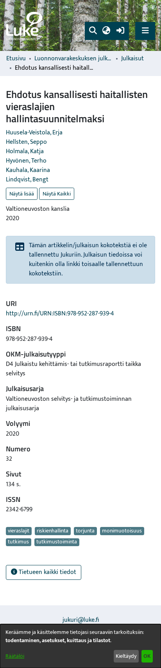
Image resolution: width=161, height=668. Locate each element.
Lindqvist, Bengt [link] (27, 179)
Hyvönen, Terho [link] (26, 161)
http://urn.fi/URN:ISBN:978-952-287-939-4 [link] (60, 313)
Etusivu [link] (16, 58)
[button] (93, 31)
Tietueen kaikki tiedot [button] (46, 572)
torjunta (85, 531)
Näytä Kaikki (57, 193)
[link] (25, 25)
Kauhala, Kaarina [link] (28, 170)
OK (146, 656)
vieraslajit (18, 531)
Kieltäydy (126, 656)
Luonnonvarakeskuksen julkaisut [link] (73, 58)
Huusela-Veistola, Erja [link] (34, 132)
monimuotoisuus (122, 531)
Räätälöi (14, 656)
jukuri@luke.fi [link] (81, 620)
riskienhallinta (52, 531)
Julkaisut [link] (132, 58)
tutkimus (18, 542)
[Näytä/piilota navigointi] (145, 31)
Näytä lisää (21, 193)
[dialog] (80, 646)
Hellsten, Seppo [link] (26, 142)
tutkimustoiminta (56, 542)
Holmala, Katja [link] (25, 151)
